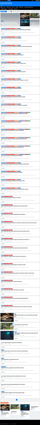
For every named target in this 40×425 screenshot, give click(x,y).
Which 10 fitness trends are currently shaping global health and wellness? (13, 214)
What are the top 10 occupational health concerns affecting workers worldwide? (14, 105)
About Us (4, 7)
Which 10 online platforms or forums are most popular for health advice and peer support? (16, 29)
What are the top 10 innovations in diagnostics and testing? (11, 197)
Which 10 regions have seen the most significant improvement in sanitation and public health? (16, 46)
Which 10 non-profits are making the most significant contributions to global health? (15, 164)
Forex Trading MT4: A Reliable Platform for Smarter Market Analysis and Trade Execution (24, 23)
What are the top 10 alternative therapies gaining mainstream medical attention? (14, 248)
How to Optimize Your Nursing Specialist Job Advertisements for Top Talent (13, 376)
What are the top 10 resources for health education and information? (12, 55)
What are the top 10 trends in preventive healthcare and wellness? (12, 172)
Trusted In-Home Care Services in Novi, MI (35, 16)
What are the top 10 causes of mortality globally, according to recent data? (13, 264)
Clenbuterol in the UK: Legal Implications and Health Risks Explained (12, 367)
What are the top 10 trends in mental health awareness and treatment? (12, 290)
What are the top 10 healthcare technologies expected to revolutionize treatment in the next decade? (17, 273)
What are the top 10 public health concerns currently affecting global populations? (14, 298)
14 (21, 399)
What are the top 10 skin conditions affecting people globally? (11, 88)
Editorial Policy (21, 7)
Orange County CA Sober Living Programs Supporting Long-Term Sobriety (13, 384)
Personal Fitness (6, 3)
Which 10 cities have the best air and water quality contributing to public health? (14, 113)
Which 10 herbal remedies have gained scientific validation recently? (12, 147)
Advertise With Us (8, 7)
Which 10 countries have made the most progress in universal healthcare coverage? (14, 189)
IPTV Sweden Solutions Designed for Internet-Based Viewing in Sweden (12, 392)
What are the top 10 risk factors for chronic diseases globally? (11, 38)
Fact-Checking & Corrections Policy (28, 7)
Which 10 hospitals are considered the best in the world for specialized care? (13, 256)
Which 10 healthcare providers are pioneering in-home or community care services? (14, 80)
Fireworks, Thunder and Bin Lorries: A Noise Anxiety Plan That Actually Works (24, 16)
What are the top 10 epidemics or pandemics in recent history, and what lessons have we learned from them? (19, 222)
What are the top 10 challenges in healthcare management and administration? (14, 139)
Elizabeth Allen (3, 39)
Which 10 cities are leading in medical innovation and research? (11, 281)
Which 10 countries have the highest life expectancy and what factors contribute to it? (15, 239)
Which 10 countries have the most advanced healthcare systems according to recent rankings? (16, 306)
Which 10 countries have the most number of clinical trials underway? (12, 130)
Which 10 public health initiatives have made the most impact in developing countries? (15, 231)
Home (1, 7)
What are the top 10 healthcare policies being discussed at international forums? (14, 206)
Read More (3, 42)
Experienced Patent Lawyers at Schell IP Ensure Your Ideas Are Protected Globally (9, 23)
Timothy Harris (23, 17)
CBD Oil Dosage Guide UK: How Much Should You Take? (10, 359)
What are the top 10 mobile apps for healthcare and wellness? (11, 122)
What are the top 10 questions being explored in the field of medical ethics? (13, 71)
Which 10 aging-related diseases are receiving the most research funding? (13, 97)
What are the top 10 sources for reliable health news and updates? (12, 155)
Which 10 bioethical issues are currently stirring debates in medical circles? (13, 63)
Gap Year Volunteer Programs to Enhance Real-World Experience (35, 23)
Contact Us (13, 7)
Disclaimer (17, 7)
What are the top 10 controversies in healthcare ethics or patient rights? (13, 180)
